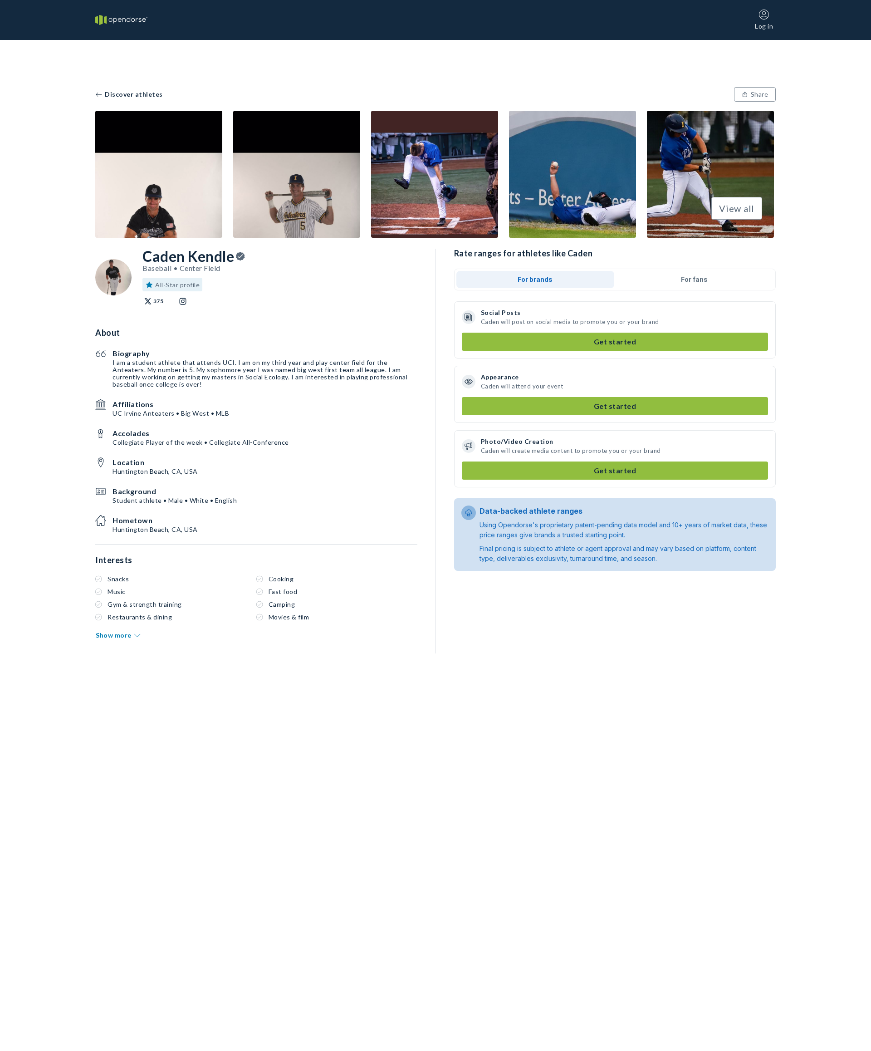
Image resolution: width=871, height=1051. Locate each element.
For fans (694, 279)
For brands (535, 279)
